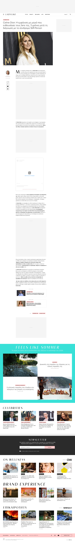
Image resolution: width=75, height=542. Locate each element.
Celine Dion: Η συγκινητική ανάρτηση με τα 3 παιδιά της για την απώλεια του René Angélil (35, 294)
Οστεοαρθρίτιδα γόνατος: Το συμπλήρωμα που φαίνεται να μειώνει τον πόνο (10, 477)
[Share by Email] (8, 89)
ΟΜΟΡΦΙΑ (41, 474)
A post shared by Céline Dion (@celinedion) (30, 189)
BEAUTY (31, 14)
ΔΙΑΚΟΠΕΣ (55, 362)
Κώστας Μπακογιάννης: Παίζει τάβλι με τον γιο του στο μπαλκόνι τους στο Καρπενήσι (10, 426)
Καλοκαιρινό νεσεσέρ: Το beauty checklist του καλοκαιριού (27, 500)
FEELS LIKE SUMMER (37, 347)
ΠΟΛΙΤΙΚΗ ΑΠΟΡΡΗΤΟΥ (33, 535)
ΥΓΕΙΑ (4, 474)
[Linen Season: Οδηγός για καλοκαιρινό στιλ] (64, 493)
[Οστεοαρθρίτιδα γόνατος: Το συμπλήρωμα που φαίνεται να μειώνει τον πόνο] (10, 468)
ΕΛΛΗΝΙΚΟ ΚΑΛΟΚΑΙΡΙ (20, 385)
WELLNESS (37, 14)
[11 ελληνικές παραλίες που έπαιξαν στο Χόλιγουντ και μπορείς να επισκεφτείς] (55, 388)
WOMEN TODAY (30, 301)
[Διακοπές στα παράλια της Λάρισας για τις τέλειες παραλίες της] (20, 365)
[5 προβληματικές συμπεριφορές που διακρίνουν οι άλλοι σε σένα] (64, 468)
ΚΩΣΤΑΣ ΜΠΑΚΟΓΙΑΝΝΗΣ (8, 422)
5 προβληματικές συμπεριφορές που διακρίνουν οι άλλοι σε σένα (64, 477)
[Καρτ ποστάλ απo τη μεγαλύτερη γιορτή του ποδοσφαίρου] (46, 493)
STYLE (26, 14)
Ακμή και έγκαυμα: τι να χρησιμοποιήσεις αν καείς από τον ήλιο (45, 477)
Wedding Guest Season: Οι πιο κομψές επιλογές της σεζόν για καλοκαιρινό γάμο (10, 500)
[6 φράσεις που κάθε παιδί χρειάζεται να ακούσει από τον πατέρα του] (28, 468)
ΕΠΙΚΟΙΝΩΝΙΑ (5, 535)
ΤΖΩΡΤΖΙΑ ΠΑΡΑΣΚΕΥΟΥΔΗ (55, 368)
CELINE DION (42, 313)
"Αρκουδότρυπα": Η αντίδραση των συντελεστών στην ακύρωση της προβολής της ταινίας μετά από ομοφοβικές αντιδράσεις (46, 524)
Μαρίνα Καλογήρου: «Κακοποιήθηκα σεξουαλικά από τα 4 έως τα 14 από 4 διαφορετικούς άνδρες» (33, 304)
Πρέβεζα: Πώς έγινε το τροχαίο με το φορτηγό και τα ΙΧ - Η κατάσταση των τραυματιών (28, 524)
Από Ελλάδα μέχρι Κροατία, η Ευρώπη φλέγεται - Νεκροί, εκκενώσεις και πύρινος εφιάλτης (10, 524)
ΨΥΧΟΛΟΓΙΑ (59, 474)
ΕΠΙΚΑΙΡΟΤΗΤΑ (15, 507)
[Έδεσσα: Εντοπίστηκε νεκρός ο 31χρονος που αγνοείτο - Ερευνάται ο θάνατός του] (64, 516)
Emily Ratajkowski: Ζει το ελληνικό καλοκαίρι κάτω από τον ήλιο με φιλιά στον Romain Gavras (28, 426)
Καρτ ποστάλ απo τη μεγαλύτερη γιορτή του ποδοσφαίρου (45, 500)
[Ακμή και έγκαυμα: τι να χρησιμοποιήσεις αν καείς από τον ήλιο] (46, 468)
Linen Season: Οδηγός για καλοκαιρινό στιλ (63, 499)
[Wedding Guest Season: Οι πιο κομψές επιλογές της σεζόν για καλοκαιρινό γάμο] (10, 493)
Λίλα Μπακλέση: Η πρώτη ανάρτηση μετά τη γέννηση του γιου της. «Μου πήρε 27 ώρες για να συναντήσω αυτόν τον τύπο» (64, 426)
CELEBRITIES (6, 19)
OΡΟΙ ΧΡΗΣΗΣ (25, 535)
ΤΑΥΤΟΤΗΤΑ (12, 535)
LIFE (42, 14)
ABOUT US (18, 535)
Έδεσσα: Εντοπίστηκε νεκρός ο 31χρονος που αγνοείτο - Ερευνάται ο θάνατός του (64, 523)
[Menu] (3, 14)
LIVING (22, 474)
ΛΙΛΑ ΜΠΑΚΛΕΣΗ (60, 422)
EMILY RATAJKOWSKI (25, 422)
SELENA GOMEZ (42, 422)
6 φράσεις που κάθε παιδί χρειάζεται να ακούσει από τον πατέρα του (27, 477)
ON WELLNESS (14, 460)
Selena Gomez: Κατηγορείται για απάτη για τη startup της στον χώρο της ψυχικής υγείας (46, 426)
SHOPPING (47, 14)
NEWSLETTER (66, 535)
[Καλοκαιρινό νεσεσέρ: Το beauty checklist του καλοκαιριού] (28, 493)
